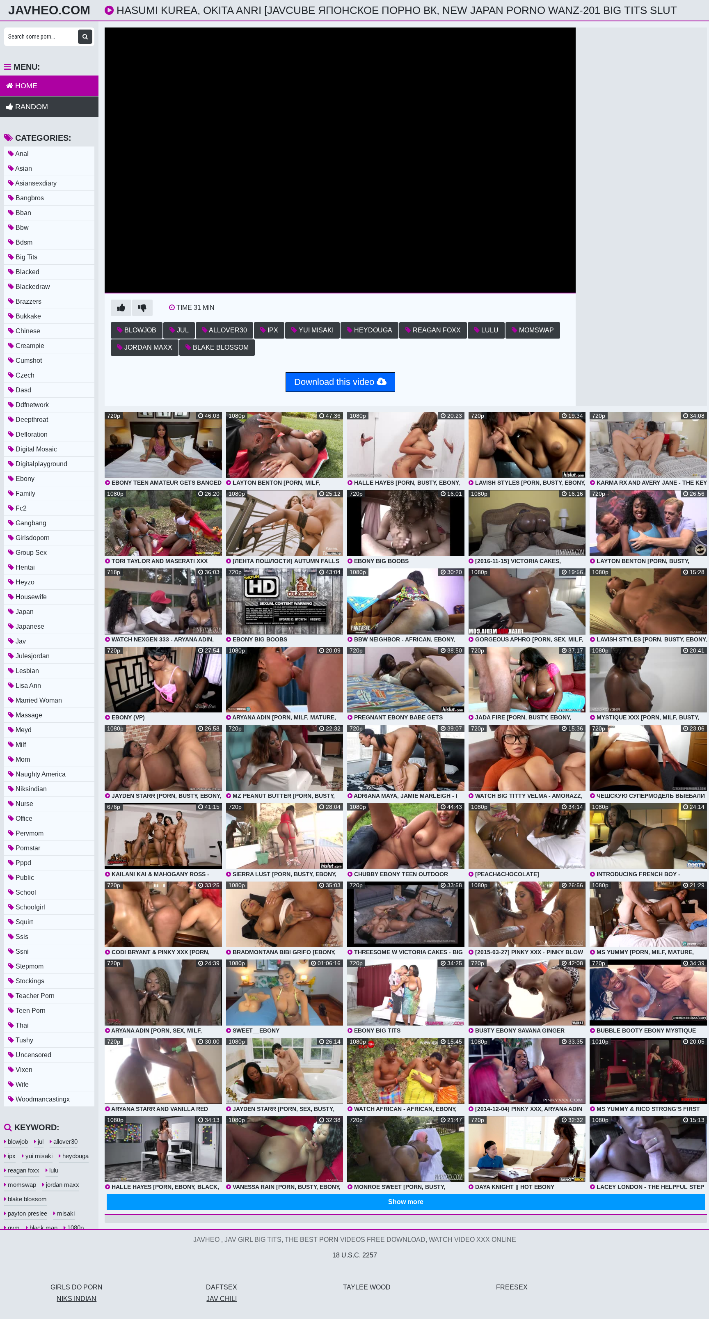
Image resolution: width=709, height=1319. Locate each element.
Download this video (335, 382)
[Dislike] (142, 308)
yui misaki (315, 330)
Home (25, 86)
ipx (272, 330)
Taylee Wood (367, 1287)
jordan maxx (147, 347)
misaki (65, 1213)
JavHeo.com (49, 10)
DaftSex (221, 1287)
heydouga (372, 330)
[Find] (85, 37)
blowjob (139, 330)
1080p (75, 1227)
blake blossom (220, 347)
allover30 (227, 330)
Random (30, 107)
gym (13, 1227)
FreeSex (512, 1287)
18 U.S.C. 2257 (354, 1255)
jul (182, 330)
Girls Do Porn (76, 1287)
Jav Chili (221, 1298)
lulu (489, 330)
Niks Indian (76, 1298)
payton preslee (26, 1213)
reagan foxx (436, 330)
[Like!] (121, 308)
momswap (535, 330)
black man (42, 1227)
